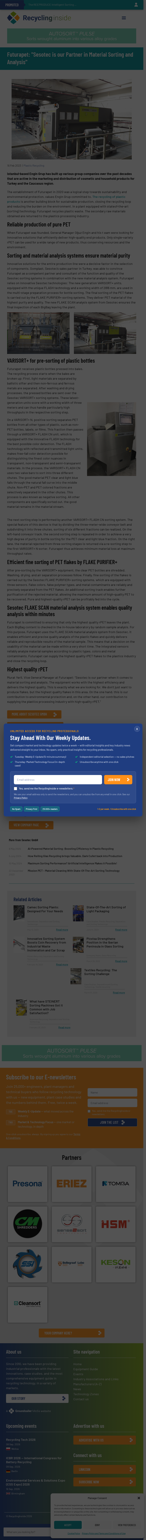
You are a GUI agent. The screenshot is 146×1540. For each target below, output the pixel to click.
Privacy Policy (20, 797)
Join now (114, 780)
